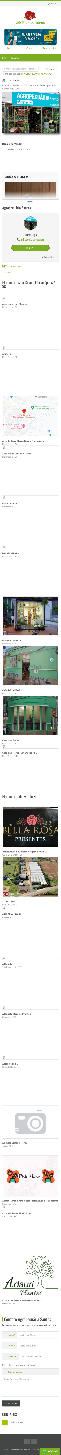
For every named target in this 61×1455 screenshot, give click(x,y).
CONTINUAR (11, 1403)
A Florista (7, 963)
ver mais (30, 201)
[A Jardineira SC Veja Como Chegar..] (30, 1057)
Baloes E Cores (10, 503)
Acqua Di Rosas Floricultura (16, 1213)
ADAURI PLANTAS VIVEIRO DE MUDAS (22, 1300)
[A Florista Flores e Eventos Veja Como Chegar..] (30, 1007)
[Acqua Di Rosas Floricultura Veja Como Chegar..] (30, 1207)
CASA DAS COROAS (12, 690)
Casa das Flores (10, 740)
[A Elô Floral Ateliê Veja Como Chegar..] (30, 908)
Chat (31, 248)
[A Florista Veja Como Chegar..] (30, 957)
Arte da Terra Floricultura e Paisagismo (23, 440)
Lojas (9, 48)
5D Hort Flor (8, 901)
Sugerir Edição (48, 257)
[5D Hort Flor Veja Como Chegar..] (30, 876)
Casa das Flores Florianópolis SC (19, 752)
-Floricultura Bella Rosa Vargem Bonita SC (24, 851)
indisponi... (31, 239)
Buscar (52, 3)
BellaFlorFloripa (10, 553)
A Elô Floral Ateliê (11, 914)
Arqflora (6, 353)
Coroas (29, 48)
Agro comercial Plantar (14, 303)
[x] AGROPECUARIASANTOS (36, 73)
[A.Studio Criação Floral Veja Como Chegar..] (30, 1122)
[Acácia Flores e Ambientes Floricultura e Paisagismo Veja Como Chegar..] (30, 1175)
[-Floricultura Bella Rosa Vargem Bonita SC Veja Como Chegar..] (30, 826)
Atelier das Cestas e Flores (16, 453)
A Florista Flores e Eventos (16, 1013)
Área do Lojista (50, 48)
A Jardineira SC (10, 1063)
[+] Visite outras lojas (12, 266)
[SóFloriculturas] (30, 16)
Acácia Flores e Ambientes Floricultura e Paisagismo (30, 1200)
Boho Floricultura (11, 640)
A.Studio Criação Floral (14, 1142)
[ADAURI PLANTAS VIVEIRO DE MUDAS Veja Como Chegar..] (30, 1275)
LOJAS (4, 57)
